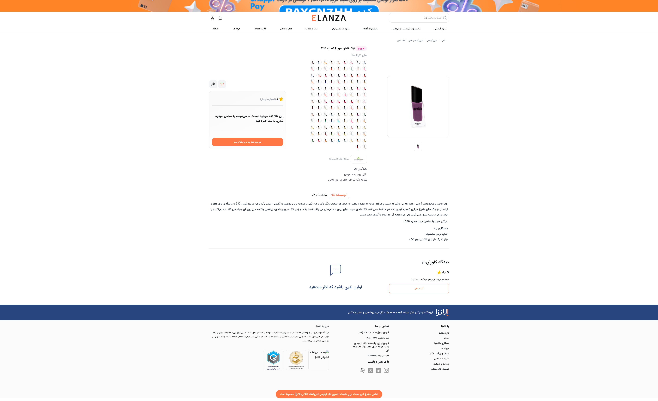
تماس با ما (382, 326)
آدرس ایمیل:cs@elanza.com (373, 332)
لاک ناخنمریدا (335, 159)
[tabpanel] (329, 221)
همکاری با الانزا (441, 343)
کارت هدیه (444, 333)
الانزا (444, 40)
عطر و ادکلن (286, 29)
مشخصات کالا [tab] (319, 195)
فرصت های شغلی (440, 369)
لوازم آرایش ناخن (415, 40)
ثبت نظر (419, 288)
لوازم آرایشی (440, 29)
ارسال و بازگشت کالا (439, 353)
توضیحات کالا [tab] (338, 195)
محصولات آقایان (370, 29)
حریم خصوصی (441, 358)
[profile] (212, 18)
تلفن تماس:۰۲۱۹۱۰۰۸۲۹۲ (377, 338)
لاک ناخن (401, 40)
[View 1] (418, 147)
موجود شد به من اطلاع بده (247, 142)
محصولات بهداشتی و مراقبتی (406, 29)
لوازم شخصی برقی (340, 29)
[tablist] (329, 195)
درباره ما (445, 348)
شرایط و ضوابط (441, 364)
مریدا (346, 159)
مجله (215, 29)
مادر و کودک (311, 29)
